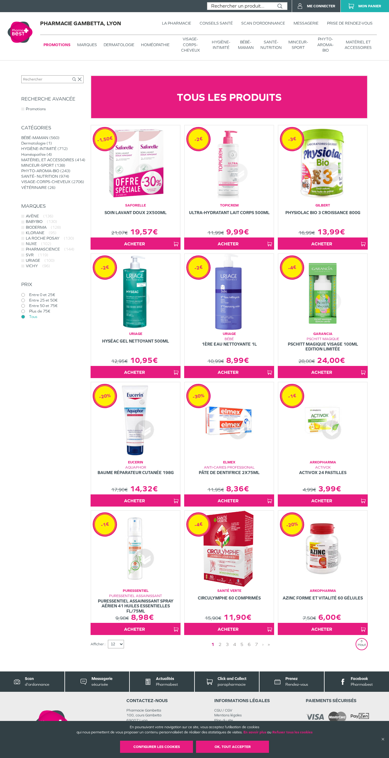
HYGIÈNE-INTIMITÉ (221, 45)
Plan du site (223, 720)
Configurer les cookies (156, 747)
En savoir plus (254, 732)
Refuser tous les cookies (292, 732)
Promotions (57, 45)
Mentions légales (228, 715)
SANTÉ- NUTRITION (271, 45)
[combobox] (240, 6)
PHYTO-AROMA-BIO (325, 44)
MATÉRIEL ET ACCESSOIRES (358, 45)
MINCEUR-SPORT (298, 45)
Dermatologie (119, 45)
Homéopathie (155, 45)
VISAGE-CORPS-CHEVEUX (190, 44)
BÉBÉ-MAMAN (246, 45)
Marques (87, 45)
